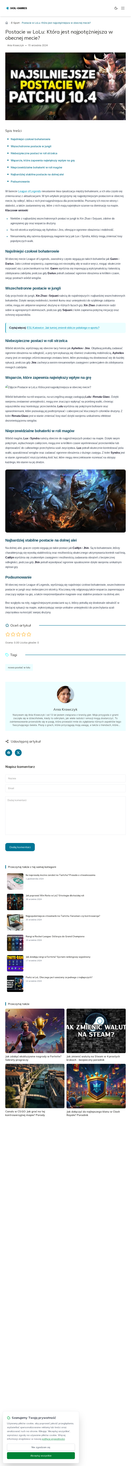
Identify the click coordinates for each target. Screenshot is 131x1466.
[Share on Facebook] (8, 752)
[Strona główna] (6, 22)
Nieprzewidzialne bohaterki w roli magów (36, 167)
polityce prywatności (53, 1438)
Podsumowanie (20, 181)
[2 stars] (13, 634)
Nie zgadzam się (41, 1447)
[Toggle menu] (123, 8)
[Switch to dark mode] (116, 8)
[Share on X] (18, 752)
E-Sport (15, 22)
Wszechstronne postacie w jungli (31, 146)
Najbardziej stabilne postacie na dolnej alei (37, 174)
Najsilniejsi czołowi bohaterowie (30, 139)
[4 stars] (23, 634)
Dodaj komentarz (20, 847)
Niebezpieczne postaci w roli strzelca (34, 153)
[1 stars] (7, 634)
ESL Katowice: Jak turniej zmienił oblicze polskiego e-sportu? (63, 327)
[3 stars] (18, 634)
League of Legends (29, 191)
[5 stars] (28, 634)
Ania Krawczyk (15, 45)
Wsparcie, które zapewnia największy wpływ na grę (43, 160)
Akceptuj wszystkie (41, 1455)
